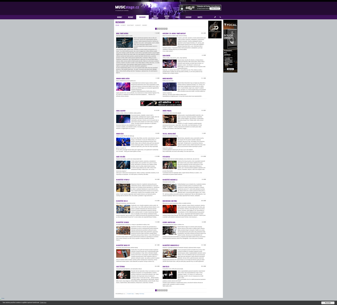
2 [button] (157, 28)
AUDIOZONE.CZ (145, 1)
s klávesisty (138, 25)
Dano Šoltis (166, 266)
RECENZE (130, 17)
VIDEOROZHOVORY (155, 17)
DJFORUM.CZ (171, 1)
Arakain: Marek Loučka (123, 78)
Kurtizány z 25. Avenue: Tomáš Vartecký (174, 33)
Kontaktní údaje (130, 293)
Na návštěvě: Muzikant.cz (170, 179)
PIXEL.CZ (193, 1)
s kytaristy (123, 25)
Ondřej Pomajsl (167, 110)
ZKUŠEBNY (188, 17)
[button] (166, 29)
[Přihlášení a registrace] (215, 17)
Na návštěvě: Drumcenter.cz (171, 245)
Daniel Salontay (120, 110)
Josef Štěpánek (120, 266)
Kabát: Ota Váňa (120, 156)
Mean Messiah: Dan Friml (170, 201)
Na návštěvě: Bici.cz (122, 201)
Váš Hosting (141, 293)
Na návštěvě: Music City (123, 245)
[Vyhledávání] (220, 17)
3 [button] (159, 28)
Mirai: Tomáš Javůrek (122, 33)
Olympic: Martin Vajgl (169, 222)
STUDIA (177, 17)
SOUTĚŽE (200, 17)
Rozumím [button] (328, 303)
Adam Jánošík (166, 55)
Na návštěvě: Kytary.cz (122, 179)
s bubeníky (144, 25)
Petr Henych (166, 156)
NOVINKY (119, 17)
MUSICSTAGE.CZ (158, 1)
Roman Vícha (120, 133)
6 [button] (164, 28)
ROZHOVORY (142, 17)
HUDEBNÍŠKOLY (166, 17)
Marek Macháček (167, 78)
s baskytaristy (130, 25)
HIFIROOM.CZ (182, 1)
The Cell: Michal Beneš (169, 133)
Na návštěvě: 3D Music (122, 222)
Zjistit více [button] (43, 302)
